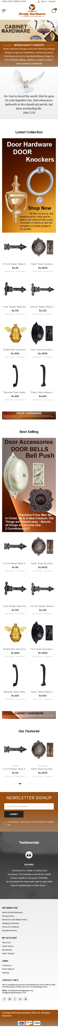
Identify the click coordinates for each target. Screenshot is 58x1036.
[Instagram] (4, 999)
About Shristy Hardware (12, 912)
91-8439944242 (32, 984)
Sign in (44, 1)
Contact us (7, 965)
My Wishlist (7, 950)
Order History (8, 946)
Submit (14, 814)
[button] (20, 783)
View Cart (6, 942)
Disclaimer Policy (9, 930)
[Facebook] (15, 999)
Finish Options (8, 969)
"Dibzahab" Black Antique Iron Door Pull (21, 392)
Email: (5, 990)
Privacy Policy (8, 916)
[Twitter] (26, 999)
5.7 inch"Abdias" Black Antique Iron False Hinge (24, 264)
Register (52, 1)
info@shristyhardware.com (14, 992)
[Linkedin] (20, 999)
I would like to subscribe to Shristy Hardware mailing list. (31, 823)
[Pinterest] (9, 999)
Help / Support (8, 953)
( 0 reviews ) (21, 271)
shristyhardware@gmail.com (20, 990)
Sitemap (5, 972)
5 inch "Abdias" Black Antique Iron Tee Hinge (23, 307)
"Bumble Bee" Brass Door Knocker (19, 349)
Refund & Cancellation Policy (14, 919)
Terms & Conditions (10, 927)
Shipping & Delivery (10, 923)
